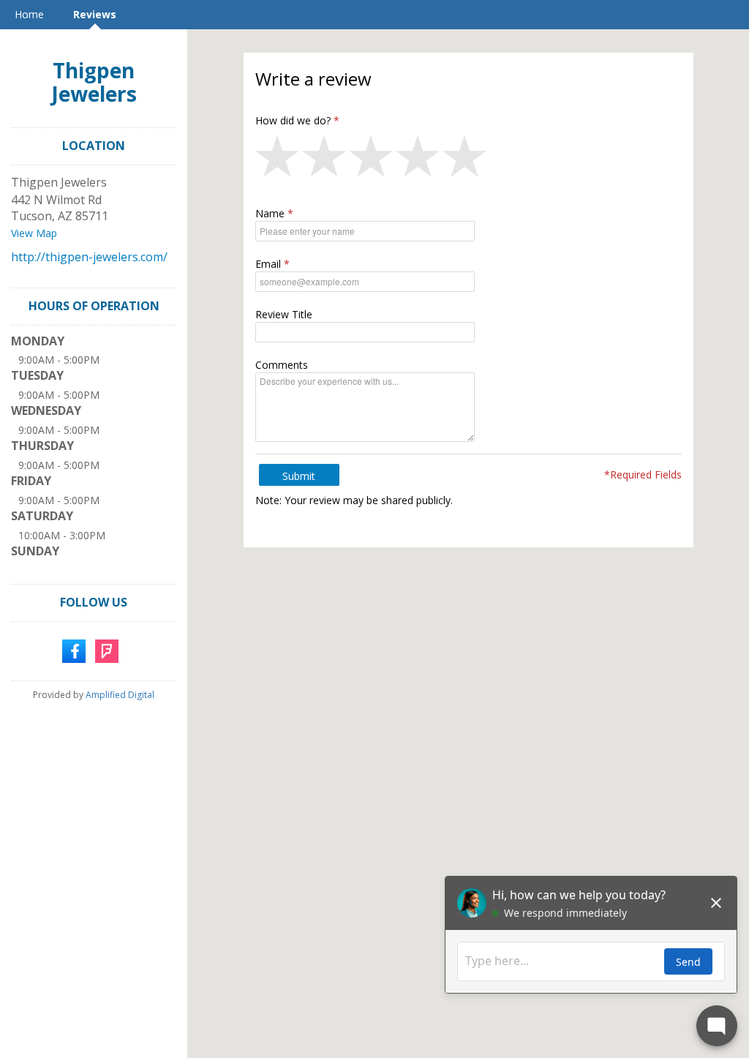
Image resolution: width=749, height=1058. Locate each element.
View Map (34, 233)
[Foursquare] (106, 650)
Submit (298, 476)
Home (29, 14)
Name (270, 213)
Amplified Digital (120, 695)
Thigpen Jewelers (94, 82)
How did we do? (293, 120)
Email (268, 264)
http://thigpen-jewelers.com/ (89, 257)
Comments (281, 365)
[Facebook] (74, 650)
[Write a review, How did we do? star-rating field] (468, 159)
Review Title (283, 314)
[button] (278, 159)
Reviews (94, 14)
